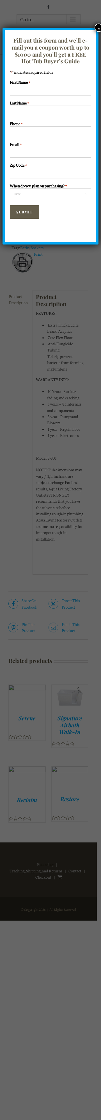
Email (16, 144)
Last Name (19, 103)
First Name (20, 82)
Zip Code (18, 165)
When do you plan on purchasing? (38, 185)
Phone (16, 123)
